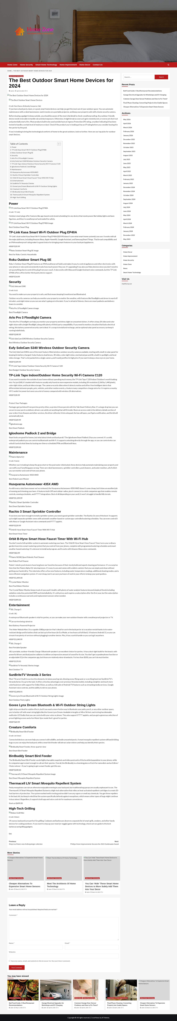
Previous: (26, 843)
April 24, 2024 (20, 91)
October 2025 (128, 147)
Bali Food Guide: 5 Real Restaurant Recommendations (142, 91)
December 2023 (129, 235)
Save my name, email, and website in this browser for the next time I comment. (40, 961)
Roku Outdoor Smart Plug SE (22, 153)
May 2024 (126, 215)
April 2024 (127, 219)
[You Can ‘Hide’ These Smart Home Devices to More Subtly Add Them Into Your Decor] (102, 868)
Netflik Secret (127, 284)
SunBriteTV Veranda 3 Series (23, 183)
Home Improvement (68, 65)
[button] (168, 65)
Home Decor (84, 65)
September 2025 (129, 151)
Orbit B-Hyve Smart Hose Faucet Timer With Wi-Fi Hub (33, 178)
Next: (94, 843)
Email (67, 943)
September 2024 (129, 199)
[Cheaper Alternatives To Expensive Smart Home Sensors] (25, 868)
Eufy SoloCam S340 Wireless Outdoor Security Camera (32, 161)
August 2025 (128, 155)
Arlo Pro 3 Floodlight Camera (22, 158)
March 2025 (127, 175)
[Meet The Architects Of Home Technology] (63, 868)
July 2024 (126, 207)
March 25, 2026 (20, 889)
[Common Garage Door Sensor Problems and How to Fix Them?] (88, 990)
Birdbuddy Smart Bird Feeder (23, 192)
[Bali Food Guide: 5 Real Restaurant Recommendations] (23, 990)
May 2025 (126, 167)
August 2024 (128, 203)
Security (15, 155)
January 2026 (128, 135)
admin (12, 91)
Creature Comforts (19, 189)
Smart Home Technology (46, 65)
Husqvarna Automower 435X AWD (25, 172)
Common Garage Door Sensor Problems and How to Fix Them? (145, 99)
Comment (13, 915)
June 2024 (127, 211)
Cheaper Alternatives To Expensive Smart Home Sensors (143, 107)
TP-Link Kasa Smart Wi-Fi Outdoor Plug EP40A (29, 150)
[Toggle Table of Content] (58, 144)
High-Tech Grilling (19, 197)
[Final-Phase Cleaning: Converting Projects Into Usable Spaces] (121, 990)
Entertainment (18, 181)
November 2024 (129, 191)
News (125, 268)
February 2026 (128, 131)
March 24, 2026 (58, 889)
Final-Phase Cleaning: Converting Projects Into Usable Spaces (145, 103)
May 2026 (126, 119)
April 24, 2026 (52, 1007)
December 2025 (129, 139)
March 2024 (127, 223)
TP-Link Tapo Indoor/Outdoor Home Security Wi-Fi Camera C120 (36, 164)
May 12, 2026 (19, 1007)
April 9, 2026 (117, 1007)
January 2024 (128, 231)
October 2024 (128, 195)
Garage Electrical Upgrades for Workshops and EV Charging (144, 95)
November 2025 (129, 143)
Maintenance (16, 169)
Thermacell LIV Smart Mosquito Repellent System (31, 195)
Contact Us (98, 65)
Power (14, 147)
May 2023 (126, 239)
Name (11, 943)
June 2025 (127, 163)
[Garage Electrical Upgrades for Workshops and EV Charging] (55, 990)
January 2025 (128, 183)
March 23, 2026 (96, 892)
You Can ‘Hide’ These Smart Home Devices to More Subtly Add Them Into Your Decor (102, 886)
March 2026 (127, 127)
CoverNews (95, 1018)
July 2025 (126, 159)
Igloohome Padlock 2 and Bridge (24, 167)
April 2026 (127, 123)
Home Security (26, 65)
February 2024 (128, 227)
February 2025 (128, 179)
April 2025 (127, 171)
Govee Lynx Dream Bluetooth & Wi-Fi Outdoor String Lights (34, 186)
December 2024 (129, 187)
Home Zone (12, 65)
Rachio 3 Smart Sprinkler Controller (25, 175)
